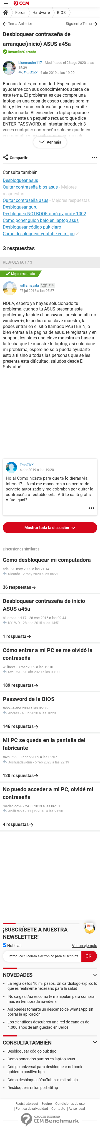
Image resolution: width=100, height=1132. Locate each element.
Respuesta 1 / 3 (17, 262)
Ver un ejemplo (84, 945)
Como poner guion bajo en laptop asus (41, 220)
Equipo (46, 1104)
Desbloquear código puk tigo (32, 1051)
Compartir (19, 158)
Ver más (53, 142)
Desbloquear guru (20, 207)
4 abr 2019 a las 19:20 (57, 73)
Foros (20, 12)
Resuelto (15, 52)
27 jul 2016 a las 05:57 (36, 291)
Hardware (41, 12)
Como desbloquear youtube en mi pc (38, 233)
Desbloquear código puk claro (32, 227)
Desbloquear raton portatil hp (33, 1087)
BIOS (61, 12)
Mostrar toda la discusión (47, 527)
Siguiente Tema (79, 23)
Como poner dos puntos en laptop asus (41, 1059)
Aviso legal (77, 1109)
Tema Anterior (20, 23)
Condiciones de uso (70, 1104)
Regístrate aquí (27, 1104)
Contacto (58, 1109)
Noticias (13, 945)
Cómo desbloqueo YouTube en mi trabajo (43, 1080)
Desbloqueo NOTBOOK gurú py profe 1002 (44, 213)
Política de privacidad (32, 1109)
